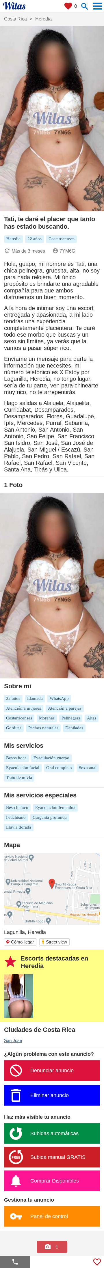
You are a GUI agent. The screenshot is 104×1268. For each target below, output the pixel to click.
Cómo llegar (19, 941)
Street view (54, 941)
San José (13, 1040)
